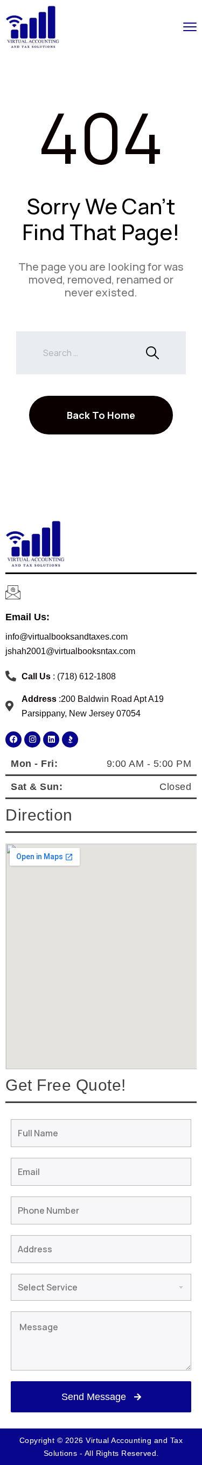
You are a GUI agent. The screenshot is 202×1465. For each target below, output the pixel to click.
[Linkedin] (51, 739)
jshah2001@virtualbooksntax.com (70, 651)
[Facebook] (13, 739)
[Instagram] (32, 739)
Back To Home (101, 415)
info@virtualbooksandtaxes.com (66, 636)
